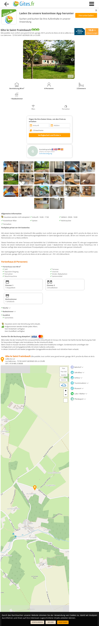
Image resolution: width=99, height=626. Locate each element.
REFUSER (51, 622)
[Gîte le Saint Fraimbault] (49, 78)
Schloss (77, 378)
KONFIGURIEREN (37, 622)
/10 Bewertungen (92, 31)
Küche (5, 308)
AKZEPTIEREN (62, 622)
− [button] (66, 394)
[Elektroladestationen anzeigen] (63, 385)
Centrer (63, 380)
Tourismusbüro (80, 383)
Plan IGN (64, 372)
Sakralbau (78, 372)
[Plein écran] (66, 400)
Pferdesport (79, 399)
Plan (63, 368)
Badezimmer (8, 311)
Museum (77, 388)
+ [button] (66, 390)
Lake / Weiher (79, 393)
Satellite (63, 375)
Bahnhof (77, 367)
